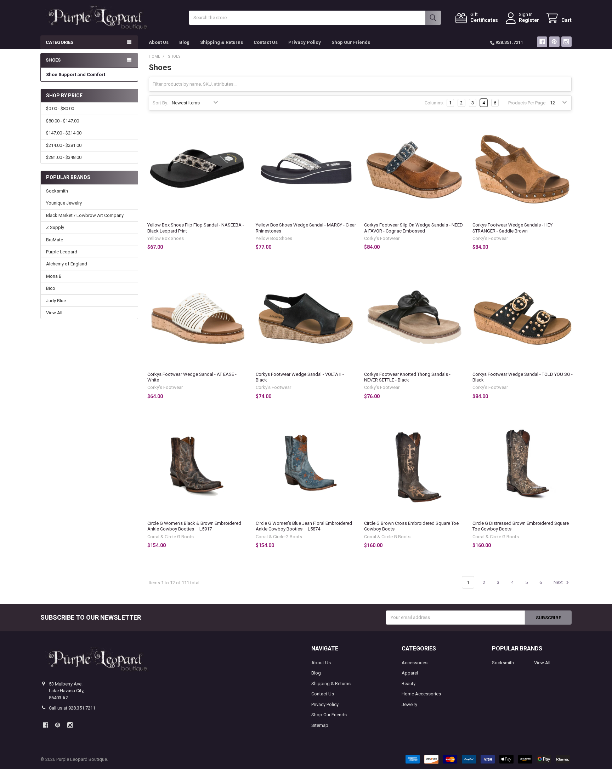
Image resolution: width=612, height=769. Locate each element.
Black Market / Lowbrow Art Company (85, 215)
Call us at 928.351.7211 (72, 708)
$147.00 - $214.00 (63, 133)
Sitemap (319, 725)
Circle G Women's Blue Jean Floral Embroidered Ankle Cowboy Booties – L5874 (304, 526)
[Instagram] (566, 41)
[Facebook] (542, 41)
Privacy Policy (304, 42)
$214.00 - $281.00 (63, 145)
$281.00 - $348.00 (63, 157)
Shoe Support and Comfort (75, 74)
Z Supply (55, 227)
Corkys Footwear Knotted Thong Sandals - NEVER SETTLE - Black (407, 377)
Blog (184, 42)
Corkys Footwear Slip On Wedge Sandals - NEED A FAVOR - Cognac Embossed (413, 227)
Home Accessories (421, 693)
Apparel (410, 673)
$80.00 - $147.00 (62, 121)
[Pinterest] (554, 41)
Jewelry (409, 704)
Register (529, 20)
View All (54, 312)
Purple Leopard (61, 251)
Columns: (434, 102)
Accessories (414, 662)
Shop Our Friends (351, 42)
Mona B (54, 276)
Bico (50, 288)
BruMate (54, 239)
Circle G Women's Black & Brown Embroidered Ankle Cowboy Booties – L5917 (194, 526)
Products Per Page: (527, 102)
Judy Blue (56, 300)
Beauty (408, 683)
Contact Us (266, 42)
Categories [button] (59, 42)
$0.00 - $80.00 (60, 108)
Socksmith (57, 191)
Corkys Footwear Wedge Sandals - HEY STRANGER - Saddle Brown (512, 227)
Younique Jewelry (64, 203)
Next (559, 582)
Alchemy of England (66, 263)
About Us (159, 42)
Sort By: (160, 102)
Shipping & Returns (221, 42)
